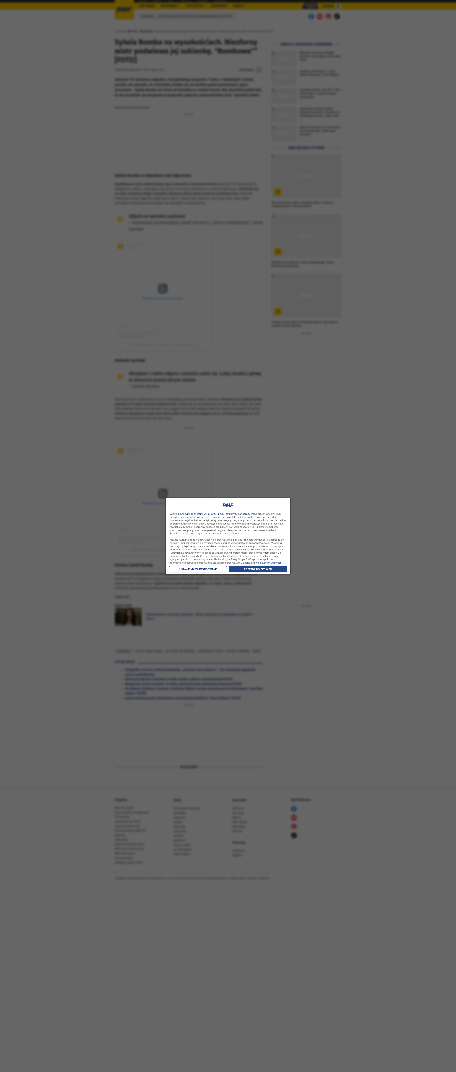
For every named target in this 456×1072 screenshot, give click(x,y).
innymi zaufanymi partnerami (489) (237, 513)
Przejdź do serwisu (258, 569)
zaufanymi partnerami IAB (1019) (197, 513)
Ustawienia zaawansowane (198, 569)
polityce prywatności (237, 549)
